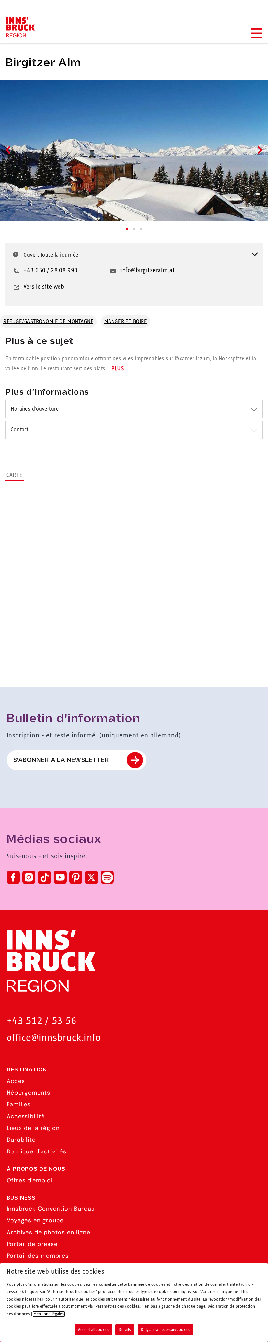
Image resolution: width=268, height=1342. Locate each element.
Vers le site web (44, 287)
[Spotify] (107, 877)
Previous (9, 150)
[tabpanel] (134, 150)
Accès (16, 1081)
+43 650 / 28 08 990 (51, 270)
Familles (19, 1104)
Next (258, 150)
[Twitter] (91, 877)
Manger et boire (125, 321)
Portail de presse (32, 1244)
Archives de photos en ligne (48, 1232)
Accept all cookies (93, 1329)
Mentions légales (48, 1314)
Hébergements (28, 1093)
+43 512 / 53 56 (41, 1021)
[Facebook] (13, 877)
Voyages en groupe (35, 1220)
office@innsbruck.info (54, 1038)
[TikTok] (44, 877)
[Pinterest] (75, 877)
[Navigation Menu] (256, 33)
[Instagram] (28, 877)
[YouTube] (60, 877)
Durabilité (21, 1140)
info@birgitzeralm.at (147, 270)
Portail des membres (38, 1256)
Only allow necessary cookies (165, 1329)
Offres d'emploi (30, 1180)
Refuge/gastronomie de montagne (48, 321)
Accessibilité (26, 1116)
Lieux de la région (33, 1128)
